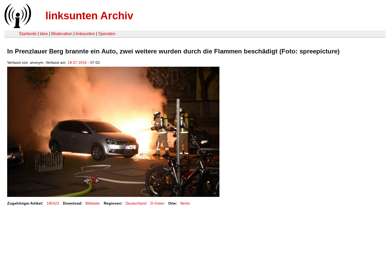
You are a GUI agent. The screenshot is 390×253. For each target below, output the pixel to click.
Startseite (28, 33)
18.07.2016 (77, 62)
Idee (44, 33)
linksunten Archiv (89, 15)
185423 (52, 203)
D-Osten (157, 203)
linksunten (85, 33)
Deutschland (135, 203)
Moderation (61, 33)
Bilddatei (92, 203)
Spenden (106, 33)
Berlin (185, 203)
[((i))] (17, 26)
